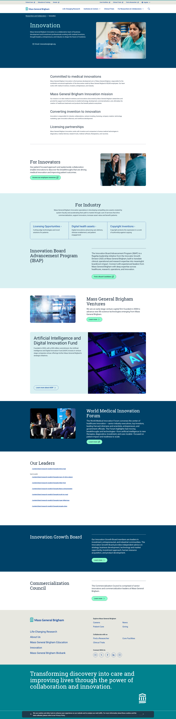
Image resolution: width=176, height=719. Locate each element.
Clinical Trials (117, 2)
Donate (55, 2)
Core (128, 638)
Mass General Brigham (49, 642)
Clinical (99, 642)
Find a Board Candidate (102, 277)
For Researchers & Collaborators (130, 9)
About (35, 637)
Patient (98, 626)
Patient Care (29, 2)
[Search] (148, 8)
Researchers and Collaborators (36, 16)
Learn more (93, 319)
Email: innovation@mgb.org (45, 44)
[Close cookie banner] (143, 714)
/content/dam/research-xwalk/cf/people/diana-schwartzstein (52, 489)
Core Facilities (104, 2)
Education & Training (44, 2)
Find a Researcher (131, 2)
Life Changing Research (71, 9)
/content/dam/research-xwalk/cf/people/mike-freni (49, 483)
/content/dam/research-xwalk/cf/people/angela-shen (49, 506)
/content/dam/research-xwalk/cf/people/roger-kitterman (50, 500)
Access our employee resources (44, 177)
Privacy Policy (60, 715)
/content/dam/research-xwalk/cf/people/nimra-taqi (49, 469)
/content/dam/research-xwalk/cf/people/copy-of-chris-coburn (52, 477)
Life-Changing (43, 631)
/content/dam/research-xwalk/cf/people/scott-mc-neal (50, 494)
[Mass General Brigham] (37, 8)
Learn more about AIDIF (44, 388)
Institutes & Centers (91, 9)
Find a (101, 638)
